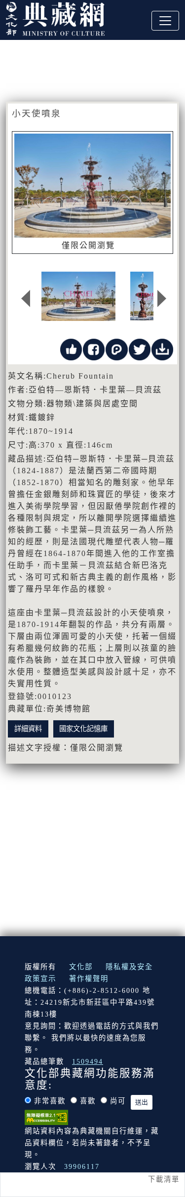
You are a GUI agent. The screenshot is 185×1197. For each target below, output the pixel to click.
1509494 (87, 1061)
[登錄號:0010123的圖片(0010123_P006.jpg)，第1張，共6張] (78, 296)
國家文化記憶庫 (83, 729)
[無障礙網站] (46, 1117)
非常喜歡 (50, 1101)
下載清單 (164, 1179)
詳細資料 (28, 729)
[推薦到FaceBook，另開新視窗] (94, 349)
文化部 (81, 967)
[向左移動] (25, 298)
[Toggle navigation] (165, 21)
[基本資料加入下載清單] (162, 349)
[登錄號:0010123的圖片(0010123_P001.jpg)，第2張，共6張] (146, 296)
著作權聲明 (89, 979)
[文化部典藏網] (55, 18)
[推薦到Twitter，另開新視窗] (139, 349)
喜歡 (88, 1101)
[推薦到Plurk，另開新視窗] (116, 349)
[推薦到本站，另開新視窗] (71, 349)
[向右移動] (161, 298)
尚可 (118, 1101)
